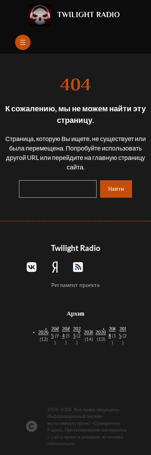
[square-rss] (78, 267)
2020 (101, 332)
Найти (116, 189)
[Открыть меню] (23, 42)
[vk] (31, 267)
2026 (43, 332)
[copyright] (31, 426)
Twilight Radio (88, 14)
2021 (88, 332)
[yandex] (54, 267)
